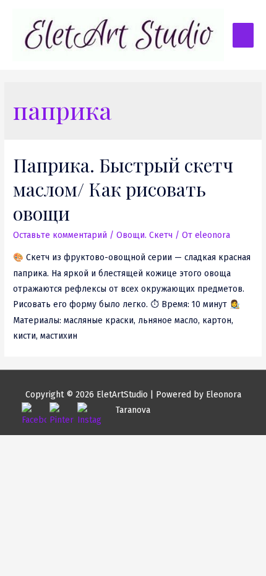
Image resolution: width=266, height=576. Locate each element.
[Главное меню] (243, 35)
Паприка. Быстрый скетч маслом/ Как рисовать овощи (123, 189)
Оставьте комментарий (60, 235)
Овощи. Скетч (144, 235)
